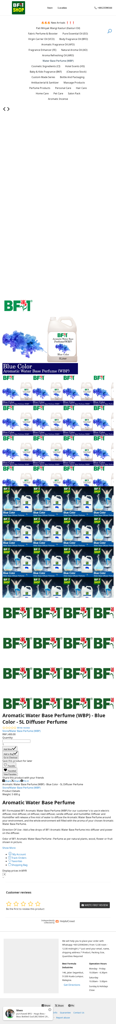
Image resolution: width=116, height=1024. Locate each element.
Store (50, 8)
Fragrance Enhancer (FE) (42, 50)
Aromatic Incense (58, 99)
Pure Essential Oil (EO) (75, 33)
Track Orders (18, 857)
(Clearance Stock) (76, 71)
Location (62, 8)
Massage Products (74, 82)
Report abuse (63, 1017)
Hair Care (81, 88)
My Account (19, 854)
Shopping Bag (19, 865)
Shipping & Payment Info (44, 1012)
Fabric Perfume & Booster (43, 33)
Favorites (16, 861)
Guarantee (65, 1012)
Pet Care (58, 93)
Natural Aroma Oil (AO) (74, 50)
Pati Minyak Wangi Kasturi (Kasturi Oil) (58, 28)
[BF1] (18, 7)
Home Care (42, 93)
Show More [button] (9, 848)
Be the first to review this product (25, 909)
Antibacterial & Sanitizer (45, 82)
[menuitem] (4, 110)
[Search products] (109, 33)
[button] (9, 765)
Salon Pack (74, 93)
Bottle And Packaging (72, 77)
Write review (23, 727)
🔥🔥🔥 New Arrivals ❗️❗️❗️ (58, 22)
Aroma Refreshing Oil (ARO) (58, 55)
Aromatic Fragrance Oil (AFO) (58, 44)
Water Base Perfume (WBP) (58, 60)
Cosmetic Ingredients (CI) (45, 66)
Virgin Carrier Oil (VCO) (41, 39)
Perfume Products (39, 88)
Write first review (96, 905)
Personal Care (63, 88)
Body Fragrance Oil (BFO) (73, 39)
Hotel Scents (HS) (75, 66)
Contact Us (78, 1012)
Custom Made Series (43, 77)
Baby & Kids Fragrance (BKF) (46, 71)
